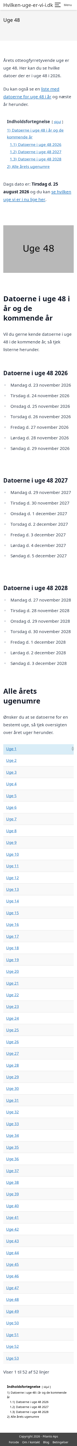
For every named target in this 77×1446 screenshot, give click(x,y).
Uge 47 (12, 1287)
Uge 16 (12, 924)
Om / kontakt (31, 1442)
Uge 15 (12, 912)
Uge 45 (12, 1264)
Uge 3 (11, 772)
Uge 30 (12, 1088)
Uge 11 (12, 865)
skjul (57, 121)
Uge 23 (12, 1006)
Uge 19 (12, 959)
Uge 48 (12, 1299)
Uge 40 (12, 1205)
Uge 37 (12, 1170)
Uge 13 (12, 889)
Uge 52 (12, 1346)
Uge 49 (12, 1311)
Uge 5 (11, 795)
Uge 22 (12, 994)
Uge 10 (12, 854)
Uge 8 (11, 830)
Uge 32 (12, 1111)
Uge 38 (12, 1182)
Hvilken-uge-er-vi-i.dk (28, 5)
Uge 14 (12, 900)
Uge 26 (12, 1041)
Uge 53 (12, 1358)
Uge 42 (12, 1229)
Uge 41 (12, 1217)
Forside (14, 1442)
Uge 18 (12, 947)
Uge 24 (12, 1018)
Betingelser (60, 1442)
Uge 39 (12, 1193)
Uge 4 (11, 783)
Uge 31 (12, 1100)
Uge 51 (12, 1334)
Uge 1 (11, 748)
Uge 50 (12, 1322)
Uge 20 (12, 971)
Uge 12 (12, 877)
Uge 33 (12, 1123)
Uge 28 (12, 1065)
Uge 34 (12, 1135)
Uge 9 (11, 842)
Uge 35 (12, 1147)
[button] (72, 748)
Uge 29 (12, 1076)
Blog (46, 1442)
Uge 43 (12, 1240)
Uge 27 (12, 1053)
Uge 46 (12, 1275)
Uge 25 (12, 1029)
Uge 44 (12, 1252)
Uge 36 (12, 1158)
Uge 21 (12, 983)
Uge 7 (11, 818)
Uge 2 (11, 760)
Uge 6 (11, 807)
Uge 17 (12, 936)
